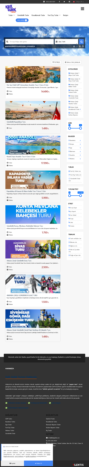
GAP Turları (8, 419)
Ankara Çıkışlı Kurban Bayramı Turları (73, 115)
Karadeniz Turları (10, 422)
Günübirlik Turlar (23, 15)
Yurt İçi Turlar (75, 171)
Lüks (71, 222)
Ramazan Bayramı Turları (53, 424)
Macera (73, 242)
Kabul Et (39, 463)
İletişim (65, 15)
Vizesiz (72, 226)
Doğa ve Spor (75, 255)
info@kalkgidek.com (54, 438)
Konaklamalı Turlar (38, 15)
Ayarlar (13, 463)
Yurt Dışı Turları (9, 427)
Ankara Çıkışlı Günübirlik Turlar (73, 97)
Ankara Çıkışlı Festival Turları (73, 91)
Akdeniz (71, 158)
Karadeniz (72, 140)
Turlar (10, 15)
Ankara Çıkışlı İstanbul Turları (73, 102)
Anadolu (72, 155)
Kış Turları (49, 430)
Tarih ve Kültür (75, 238)
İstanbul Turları (50, 419)
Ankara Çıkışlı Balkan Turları (73, 85)
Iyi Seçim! (73, 211)
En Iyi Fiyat (73, 208)
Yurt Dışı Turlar (53, 15)
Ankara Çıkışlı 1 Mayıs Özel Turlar (74, 74)
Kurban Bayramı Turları (52, 427)
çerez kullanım (19, 456)
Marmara (72, 151)
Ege (70, 148)
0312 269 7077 (50, 2)
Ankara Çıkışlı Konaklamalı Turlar (74, 108)
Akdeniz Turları (9, 430)
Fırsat (71, 219)
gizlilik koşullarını (31, 456)
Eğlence (73, 246)
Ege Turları (8, 424)
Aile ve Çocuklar (74, 250)
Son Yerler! (73, 215)
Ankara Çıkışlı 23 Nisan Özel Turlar (74, 80)
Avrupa (71, 144)
